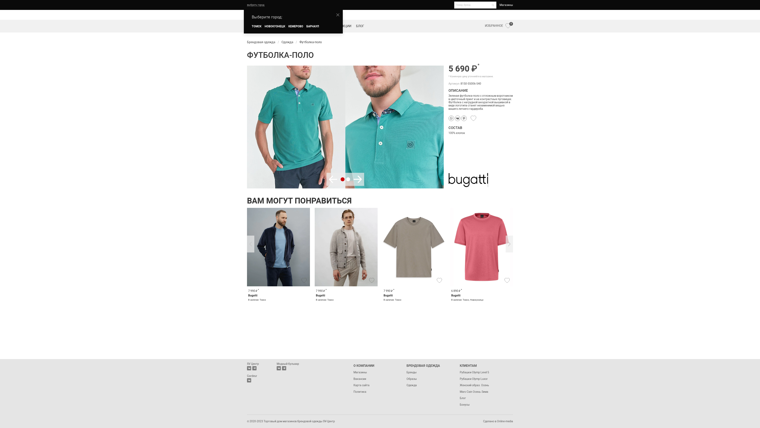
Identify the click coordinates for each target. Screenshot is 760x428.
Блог (360, 26)
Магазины (506, 5)
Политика (359, 391)
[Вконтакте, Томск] (249, 368)
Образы (412, 378)
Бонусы (465, 404)
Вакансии (359, 378)
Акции (346, 26)
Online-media (505, 421)
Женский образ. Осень (474, 385)
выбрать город (255, 4)
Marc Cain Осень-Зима (474, 391)
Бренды (412, 372)
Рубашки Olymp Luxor (474, 378)
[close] (338, 15)
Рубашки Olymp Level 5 (474, 372)
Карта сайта (361, 385)
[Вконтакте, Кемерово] (249, 380)
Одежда (412, 385)
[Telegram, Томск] (254, 368)
